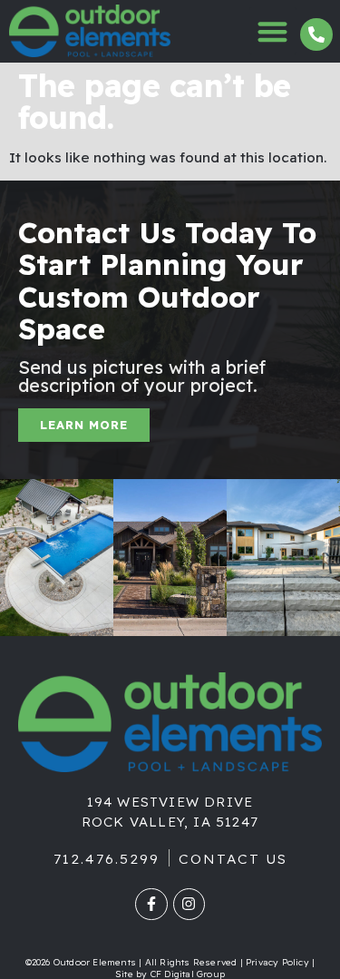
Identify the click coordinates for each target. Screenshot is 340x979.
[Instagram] (189, 904)
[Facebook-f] (151, 904)
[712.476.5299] (316, 34)
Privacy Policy (277, 962)
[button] (273, 31)
